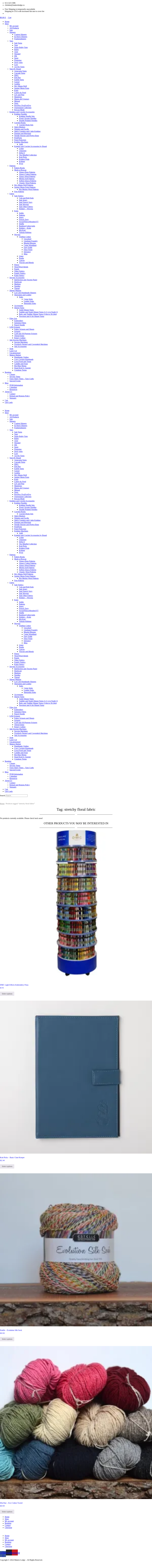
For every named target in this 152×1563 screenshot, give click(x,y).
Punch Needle (19, 325)
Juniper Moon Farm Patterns (25, 187)
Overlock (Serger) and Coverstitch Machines (31, 344)
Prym (21, 164)
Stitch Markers (19, 127)
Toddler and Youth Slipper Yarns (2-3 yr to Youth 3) (38, 312)
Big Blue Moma (20, 366)
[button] (76, 406)
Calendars (13, 387)
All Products (14, 28)
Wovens (17, 235)
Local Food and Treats (22, 362)
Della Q (22, 153)
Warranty (13, 398)
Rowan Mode (19, 110)
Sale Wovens (24, 204)
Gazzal (16, 82)
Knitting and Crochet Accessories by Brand (30, 146)
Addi (21, 144)
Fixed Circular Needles (27, 118)
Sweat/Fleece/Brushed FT (28, 222)
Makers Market (15, 355)
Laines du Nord (20, 93)
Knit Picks (23, 157)
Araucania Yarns (20, 71)
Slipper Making (15, 291)
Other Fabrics (19, 271)
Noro (16, 103)
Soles (21, 297)
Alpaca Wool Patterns (27, 176)
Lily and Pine (19, 95)
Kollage (22, 161)
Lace (16, 65)
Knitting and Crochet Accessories (22, 112)
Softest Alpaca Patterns (27, 181)
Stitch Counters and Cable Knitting (27, 131)
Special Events (15, 381)
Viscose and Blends (26, 263)
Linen (21, 256)
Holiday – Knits (25, 228)
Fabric (12, 194)
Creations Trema (20, 370)
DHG (16, 75)
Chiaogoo (22, 151)
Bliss (25, 254)
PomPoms (18, 138)
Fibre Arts (13, 318)
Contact (12, 394)
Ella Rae (17, 78)
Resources (13, 389)
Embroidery (18, 321)
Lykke (21, 149)
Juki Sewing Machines (18, 340)
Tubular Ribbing (25, 232)
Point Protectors (20, 140)
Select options (7, 994)
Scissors (17, 331)
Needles (17, 286)
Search (2, 796)
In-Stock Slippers (20, 37)
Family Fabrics (19, 273)
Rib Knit (22, 230)
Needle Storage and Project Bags (26, 136)
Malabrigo (18, 97)
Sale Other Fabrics (26, 207)
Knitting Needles (20, 114)
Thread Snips (19, 336)
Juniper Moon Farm (21, 88)
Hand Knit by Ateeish (22, 368)
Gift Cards (9, 402)
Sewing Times (15, 377)
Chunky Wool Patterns (27, 183)
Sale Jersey (23, 200)
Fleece (16, 265)
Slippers (13, 32)
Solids (21, 213)
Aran (16, 52)
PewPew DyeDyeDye (22, 105)
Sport (16, 58)
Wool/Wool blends (21, 267)
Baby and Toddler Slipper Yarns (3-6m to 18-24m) (38, 314)
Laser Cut (13, 351)
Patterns (12, 166)
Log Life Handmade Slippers (25, 293)
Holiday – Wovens (26, 209)
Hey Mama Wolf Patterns (23, 185)
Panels (16, 269)
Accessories (18, 306)
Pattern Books (19, 168)
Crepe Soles (28, 299)
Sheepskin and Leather (22, 295)
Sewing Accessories (17, 278)
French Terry (24, 220)
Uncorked (27, 239)
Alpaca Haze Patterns (27, 172)
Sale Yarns (18, 43)
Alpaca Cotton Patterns (27, 174)
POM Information (16, 385)
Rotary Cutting (19, 338)
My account (14, 26)
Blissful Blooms (30, 243)
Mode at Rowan (20, 170)
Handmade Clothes (21, 357)
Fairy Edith (28, 247)
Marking (17, 284)
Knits (16, 211)
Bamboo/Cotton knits (27, 226)
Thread (17, 288)
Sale (11, 30)
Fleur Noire (28, 250)
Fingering (17, 60)
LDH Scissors (15, 327)
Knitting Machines (21, 142)
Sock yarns (18, 62)
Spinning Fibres (20, 323)
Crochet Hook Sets (26, 125)
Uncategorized (15, 353)
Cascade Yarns (19, 73)
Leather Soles (29, 301)
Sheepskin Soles (30, 303)
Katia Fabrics (19, 275)
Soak (11, 349)
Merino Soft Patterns (26, 179)
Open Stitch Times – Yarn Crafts (22, 379)
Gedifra (17, 84)
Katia (16, 90)
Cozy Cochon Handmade (23, 359)
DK (15, 56)
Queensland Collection (22, 108)
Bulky (16, 50)
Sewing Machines (21, 342)
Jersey (21, 217)
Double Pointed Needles (28, 121)
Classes (12, 374)
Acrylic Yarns (19, 67)
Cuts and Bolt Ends (26, 198)
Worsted (17, 54)
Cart (6, 400)
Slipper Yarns (19, 308)
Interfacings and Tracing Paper (25, 280)
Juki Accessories (20, 346)
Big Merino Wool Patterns (29, 189)
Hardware (18, 282)
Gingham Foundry (31, 241)
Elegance (27, 252)
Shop (7, 24)
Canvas (22, 260)
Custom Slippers (20, 34)
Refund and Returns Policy (20, 396)
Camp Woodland (30, 245)
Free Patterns (19, 192)
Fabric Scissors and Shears (24, 329)
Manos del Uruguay (21, 99)
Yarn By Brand (15, 69)
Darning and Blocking (22, 133)
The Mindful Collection (28, 155)
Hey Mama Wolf (20, 86)
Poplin (21, 258)
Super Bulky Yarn (21, 47)
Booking (8, 372)
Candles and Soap (21, 364)
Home (7, 22)
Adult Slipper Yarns (26, 310)
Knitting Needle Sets (27, 116)
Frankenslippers (20, 39)
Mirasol (17, 101)
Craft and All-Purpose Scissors (25, 334)
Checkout (8, 1528)
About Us (8, 392)
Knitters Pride (24, 159)
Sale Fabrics (18, 196)
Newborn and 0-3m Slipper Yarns (31, 316)
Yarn (11, 41)
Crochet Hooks (20, 123)
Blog (6, 383)
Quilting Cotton (25, 237)
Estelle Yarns (19, 80)
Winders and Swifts (21, 129)
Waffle (21, 224)
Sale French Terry (25, 202)
